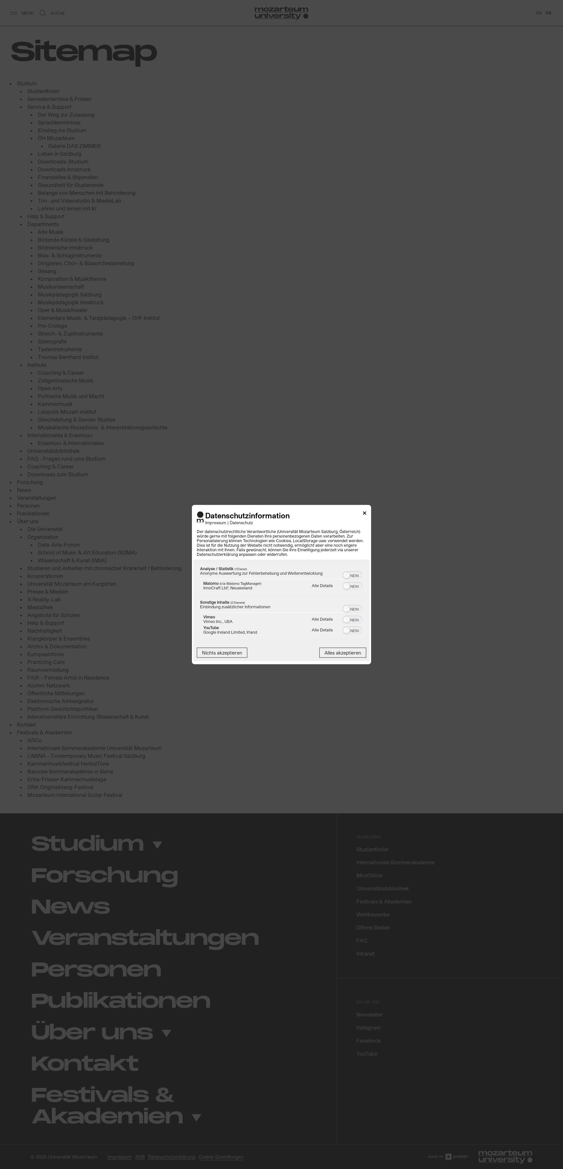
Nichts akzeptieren (222, 652)
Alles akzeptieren (343, 652)
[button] (346, 575)
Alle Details (322, 585)
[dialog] (281, 584)
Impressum (215, 522)
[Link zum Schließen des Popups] (364, 514)
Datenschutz (241, 522)
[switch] (352, 574)
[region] (281, 602)
